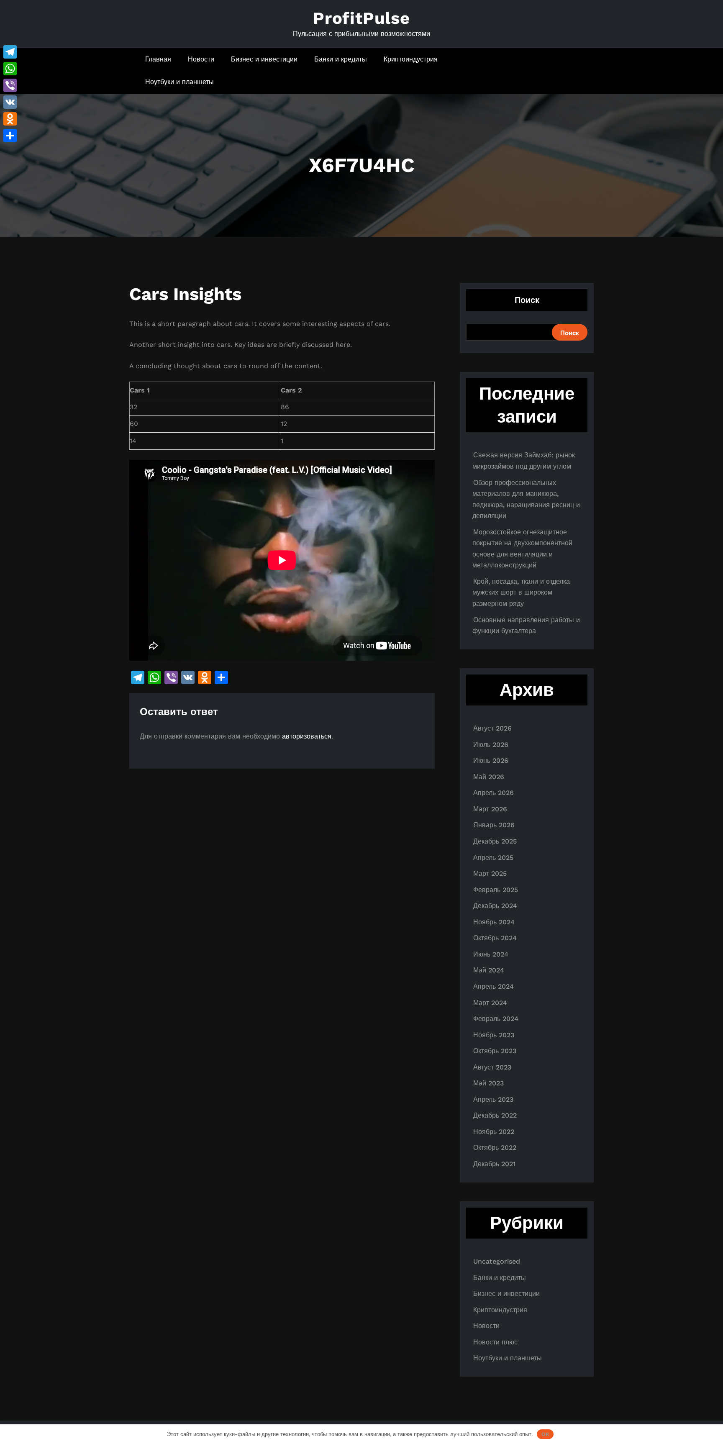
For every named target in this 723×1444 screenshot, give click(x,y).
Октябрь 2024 (495, 938)
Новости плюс (495, 1342)
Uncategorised (496, 1261)
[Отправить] (10, 135)
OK (545, 1434)
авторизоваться (306, 736)
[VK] (10, 102)
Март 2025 (490, 873)
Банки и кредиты (340, 59)
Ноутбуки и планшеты (179, 82)
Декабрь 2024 (495, 906)
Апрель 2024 (493, 986)
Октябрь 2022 (494, 1148)
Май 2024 (488, 970)
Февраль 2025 (495, 890)
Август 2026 (492, 728)
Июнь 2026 (490, 760)
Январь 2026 (494, 825)
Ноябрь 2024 (494, 922)
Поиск (527, 300)
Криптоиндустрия (411, 59)
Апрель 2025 (493, 858)
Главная (158, 59)
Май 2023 (488, 1083)
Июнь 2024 (490, 954)
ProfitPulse (361, 18)
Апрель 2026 (493, 793)
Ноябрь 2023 (493, 1035)
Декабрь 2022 (495, 1115)
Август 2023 (492, 1067)
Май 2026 (488, 777)
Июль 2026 (490, 745)
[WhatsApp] (10, 68)
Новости (201, 59)
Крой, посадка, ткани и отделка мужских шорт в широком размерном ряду (521, 592)
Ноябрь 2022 (493, 1132)
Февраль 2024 (495, 1019)
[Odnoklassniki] (10, 118)
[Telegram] (10, 52)
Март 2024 (490, 1003)
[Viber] (10, 85)
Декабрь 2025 (495, 841)
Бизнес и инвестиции (264, 59)
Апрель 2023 (493, 1099)
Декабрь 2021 (494, 1164)
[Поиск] (563, 70)
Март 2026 (490, 809)
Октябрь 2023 (494, 1051)
